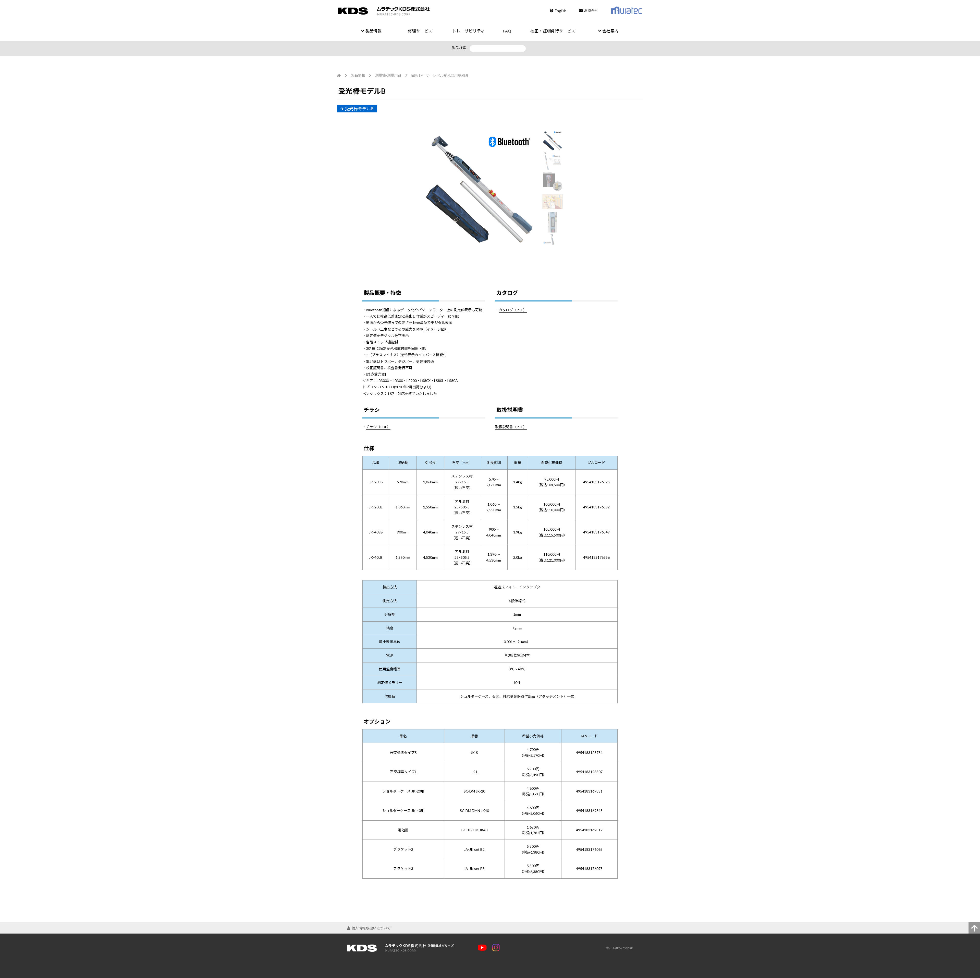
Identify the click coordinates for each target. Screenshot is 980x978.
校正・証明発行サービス (552, 30)
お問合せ (591, 10)
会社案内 (610, 30)
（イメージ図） (435, 329)
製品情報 (373, 30)
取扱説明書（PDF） (511, 427)
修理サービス (420, 30)
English (560, 10)
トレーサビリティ (468, 30)
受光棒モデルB (359, 108)
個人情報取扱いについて (371, 928)
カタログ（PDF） (513, 310)
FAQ (507, 30)
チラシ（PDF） (378, 427)
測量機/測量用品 (388, 75)
